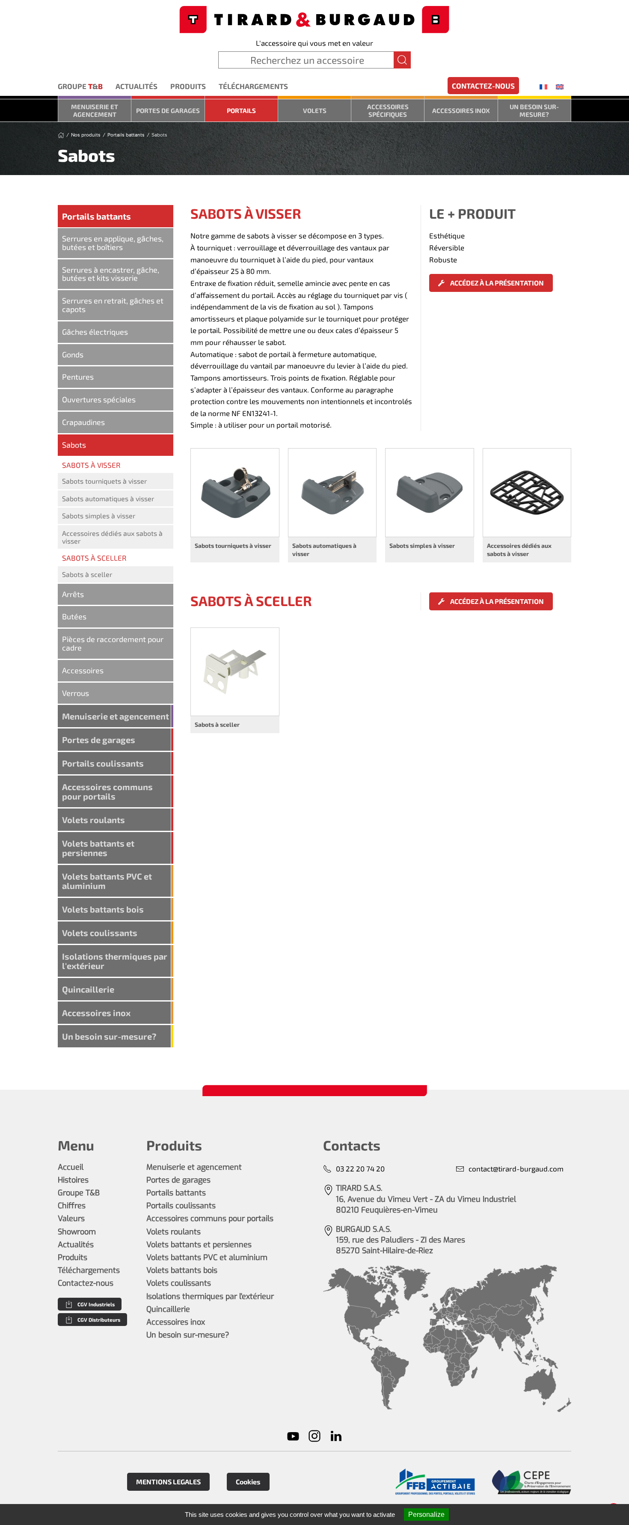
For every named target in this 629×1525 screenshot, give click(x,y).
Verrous (75, 693)
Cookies (248, 1481)
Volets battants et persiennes (98, 848)
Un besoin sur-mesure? (534, 110)
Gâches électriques (95, 331)
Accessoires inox (461, 110)
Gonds (72, 354)
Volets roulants (93, 820)
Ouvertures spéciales (99, 399)
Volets (314, 110)
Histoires (73, 1180)
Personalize (426, 1514)
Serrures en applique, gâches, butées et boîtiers (112, 243)
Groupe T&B (79, 1193)
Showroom (77, 1232)
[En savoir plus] (435, 1482)
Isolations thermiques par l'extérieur (114, 961)
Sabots (74, 444)
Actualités (136, 86)
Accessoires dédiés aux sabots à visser (112, 537)
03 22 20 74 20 (360, 1168)
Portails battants (96, 216)
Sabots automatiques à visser (108, 498)
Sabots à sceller (87, 574)
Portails (241, 110)
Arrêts (73, 594)
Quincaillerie (88, 989)
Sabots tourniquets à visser (104, 481)
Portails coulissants (103, 763)
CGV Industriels (96, 1304)
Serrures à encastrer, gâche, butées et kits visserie (110, 274)
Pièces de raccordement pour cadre (112, 643)
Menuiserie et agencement (94, 110)
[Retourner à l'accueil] (314, 18)
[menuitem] (543, 86)
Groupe (80, 86)
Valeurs (71, 1218)
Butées (74, 616)
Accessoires (83, 670)
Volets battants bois (103, 909)
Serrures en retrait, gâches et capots (112, 305)
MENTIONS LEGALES (168, 1481)
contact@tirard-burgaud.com (516, 1168)
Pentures (78, 376)
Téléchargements (253, 86)
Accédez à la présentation (496, 283)
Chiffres (72, 1206)
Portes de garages (168, 110)
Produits (188, 86)
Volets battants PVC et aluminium (107, 881)
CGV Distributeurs (98, 1320)
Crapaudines (83, 422)
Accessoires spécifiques (388, 110)
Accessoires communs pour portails (107, 791)
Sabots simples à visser (98, 515)
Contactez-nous (483, 85)
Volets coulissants (99, 932)
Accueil (70, 1167)
